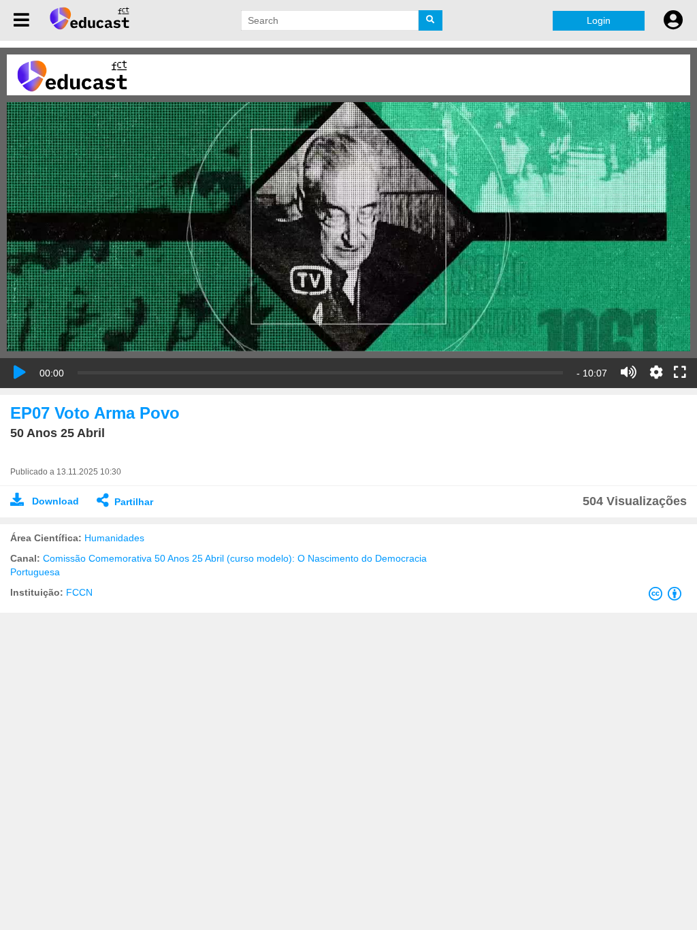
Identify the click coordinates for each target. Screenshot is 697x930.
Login (599, 20)
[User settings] (673, 20)
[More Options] (656, 372)
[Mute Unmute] (628, 372)
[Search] (430, 20)
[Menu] (21, 20)
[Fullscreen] (680, 373)
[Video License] (668, 596)
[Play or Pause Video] (20, 372)
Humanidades (114, 537)
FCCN (79, 592)
